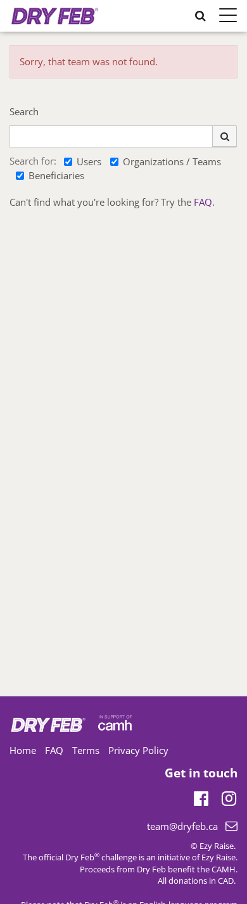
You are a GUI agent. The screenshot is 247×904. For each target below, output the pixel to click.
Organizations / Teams (172, 161)
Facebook (201, 796)
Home (23, 750)
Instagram (229, 796)
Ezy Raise (218, 857)
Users (89, 161)
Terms (85, 750)
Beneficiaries (56, 175)
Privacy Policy (138, 750)
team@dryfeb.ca (182, 826)
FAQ (203, 202)
